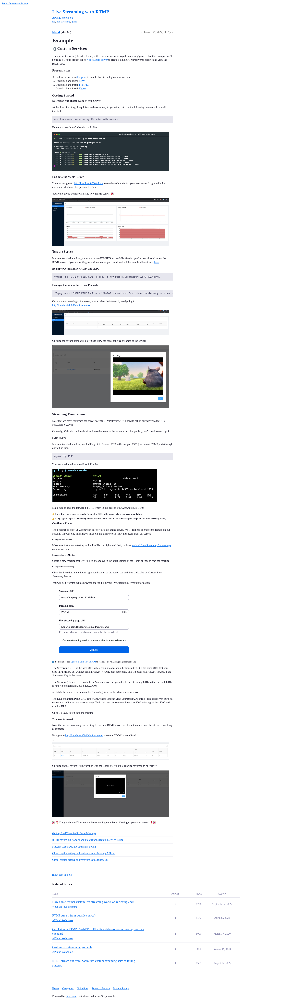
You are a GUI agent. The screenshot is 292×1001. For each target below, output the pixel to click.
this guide (81, 77)
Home (55, 988)
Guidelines (82, 988)
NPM (82, 80)
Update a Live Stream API (83, 661)
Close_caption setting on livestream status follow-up (80, 859)
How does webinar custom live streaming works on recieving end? (93, 901)
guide (74, 21)
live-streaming (63, 21)
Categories (68, 988)
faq (53, 21)
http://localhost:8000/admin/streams (71, 305)
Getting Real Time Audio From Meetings (74, 833)
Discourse (71, 996)
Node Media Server (97, 59)
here (156, 262)
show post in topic (62, 874)
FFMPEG (84, 84)
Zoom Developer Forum (15, 3)
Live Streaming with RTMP (80, 11)
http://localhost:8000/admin (88, 183)
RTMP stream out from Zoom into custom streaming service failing (87, 839)
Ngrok (82, 88)
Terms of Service (101, 988)
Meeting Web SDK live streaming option (74, 846)
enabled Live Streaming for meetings (151, 545)
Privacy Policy (121, 988)
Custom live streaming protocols (72, 947)
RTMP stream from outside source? (74, 915)
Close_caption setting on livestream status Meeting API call (83, 853)
